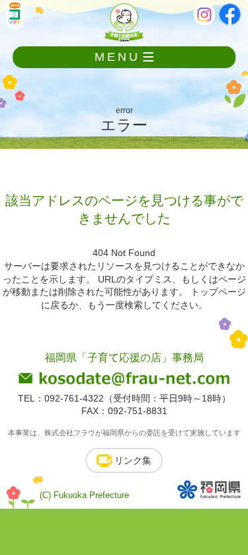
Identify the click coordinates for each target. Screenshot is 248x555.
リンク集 (132, 460)
